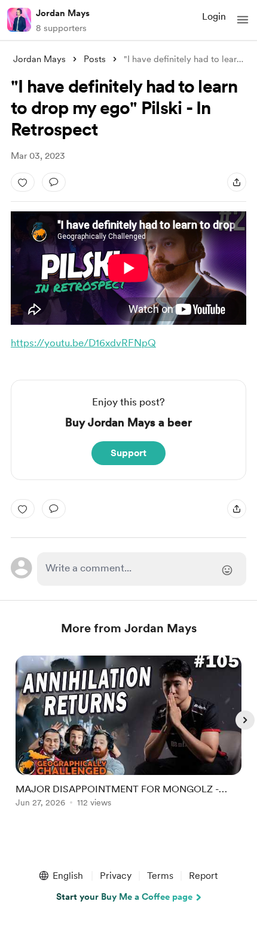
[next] (245, 720)
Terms (160, 875)
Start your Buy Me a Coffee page (124, 896)
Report (203, 875)
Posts (95, 59)
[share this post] (236, 182)
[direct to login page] (142, 569)
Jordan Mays (63, 13)
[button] (242, 20)
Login (214, 16)
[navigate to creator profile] (19, 20)
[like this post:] (23, 182)
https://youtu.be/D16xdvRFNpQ (83, 343)
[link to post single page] (128, 733)
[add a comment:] (54, 182)
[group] (128, 738)
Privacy (115, 875)
